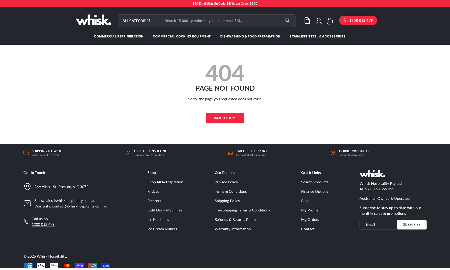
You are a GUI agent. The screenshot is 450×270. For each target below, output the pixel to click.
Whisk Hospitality (51, 256)
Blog (304, 200)
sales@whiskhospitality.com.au (70, 200)
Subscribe (411, 224)
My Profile (309, 210)
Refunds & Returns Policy (235, 219)
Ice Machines (158, 219)
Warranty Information (233, 228)
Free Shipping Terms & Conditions (242, 210)
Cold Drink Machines (164, 210)
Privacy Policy (226, 182)
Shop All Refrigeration (165, 182)
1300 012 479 (43, 224)
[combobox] (228, 21)
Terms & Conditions (231, 191)
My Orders (310, 219)
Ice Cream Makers (162, 228)
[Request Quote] (307, 21)
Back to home (225, 118)
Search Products (314, 182)
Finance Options (314, 191)
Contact (308, 228)
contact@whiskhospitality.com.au (79, 206)
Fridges (153, 191)
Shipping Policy (227, 200)
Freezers (154, 200)
